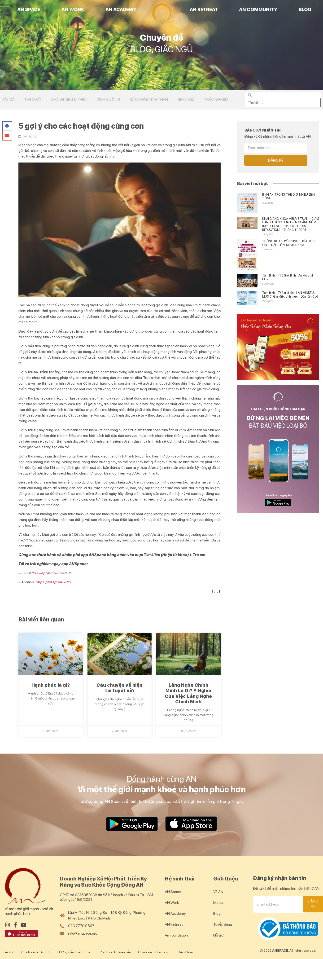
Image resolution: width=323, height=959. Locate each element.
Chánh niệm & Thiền (69, 99)
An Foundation (176, 935)
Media (218, 902)
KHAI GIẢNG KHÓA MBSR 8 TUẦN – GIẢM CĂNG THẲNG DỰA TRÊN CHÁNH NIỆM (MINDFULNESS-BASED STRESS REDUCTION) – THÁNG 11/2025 (290, 224)
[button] (7, 126)
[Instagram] (7, 925)
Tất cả (8, 99)
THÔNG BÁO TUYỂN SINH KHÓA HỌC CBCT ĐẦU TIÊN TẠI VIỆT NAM (288, 243)
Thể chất (33, 99)
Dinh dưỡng (108, 99)
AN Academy (120, 9)
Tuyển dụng (222, 924)
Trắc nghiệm (216, 99)
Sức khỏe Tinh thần (149, 99)
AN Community (258, 9)
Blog (305, 9)
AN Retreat (204, 9)
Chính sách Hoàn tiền (115, 952)
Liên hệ (9, 952)
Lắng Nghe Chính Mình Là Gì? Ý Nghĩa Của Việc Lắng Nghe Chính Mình (188, 693)
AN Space (28, 9)
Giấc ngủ (186, 99)
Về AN (218, 891)
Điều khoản (186, 952)
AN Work (72, 9)
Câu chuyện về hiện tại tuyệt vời (119, 687)
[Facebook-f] (15, 925)
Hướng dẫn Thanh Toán (74, 952)
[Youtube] (23, 925)
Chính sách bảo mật (35, 952)
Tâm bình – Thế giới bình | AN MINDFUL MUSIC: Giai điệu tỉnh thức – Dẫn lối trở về (290, 294)
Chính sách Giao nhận (154, 952)
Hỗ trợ (218, 935)
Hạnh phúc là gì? (50, 685)
